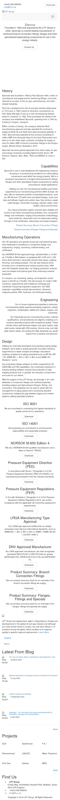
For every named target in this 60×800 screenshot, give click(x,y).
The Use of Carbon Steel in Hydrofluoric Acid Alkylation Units (32, 657)
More (55, 729)
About (6, 643)
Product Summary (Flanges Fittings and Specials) (36, 229)
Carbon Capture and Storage (20, 694)
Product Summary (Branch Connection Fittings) (37, 225)
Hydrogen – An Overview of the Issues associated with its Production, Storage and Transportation (30, 713)
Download (29, 416)
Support (7, 637)
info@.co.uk (10, 7)
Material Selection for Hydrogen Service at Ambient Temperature (33, 675)
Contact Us (29, 47)
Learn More (44, 632)
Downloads (50, 5)
